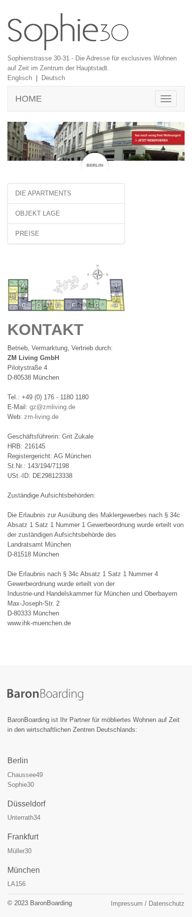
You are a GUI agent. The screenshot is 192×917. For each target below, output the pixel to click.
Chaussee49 (25, 774)
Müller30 (19, 851)
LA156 (16, 884)
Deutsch (53, 78)
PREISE (27, 233)
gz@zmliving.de (52, 407)
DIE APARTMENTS (43, 193)
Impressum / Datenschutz (148, 903)
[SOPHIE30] (68, 31)
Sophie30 (20, 784)
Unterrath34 (23, 817)
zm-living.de (41, 416)
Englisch (19, 78)
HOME (28, 99)
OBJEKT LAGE (37, 213)
